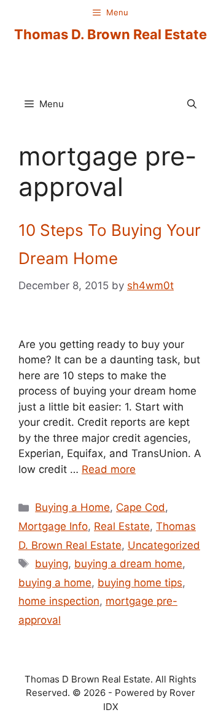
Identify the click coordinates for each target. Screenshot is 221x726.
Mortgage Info (53, 526)
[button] (192, 104)
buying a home (54, 583)
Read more (109, 469)
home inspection (58, 601)
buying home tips (140, 583)
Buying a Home (72, 507)
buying (51, 564)
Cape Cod (140, 507)
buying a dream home (128, 564)
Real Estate (122, 526)
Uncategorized (164, 545)
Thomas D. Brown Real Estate (110, 34)
